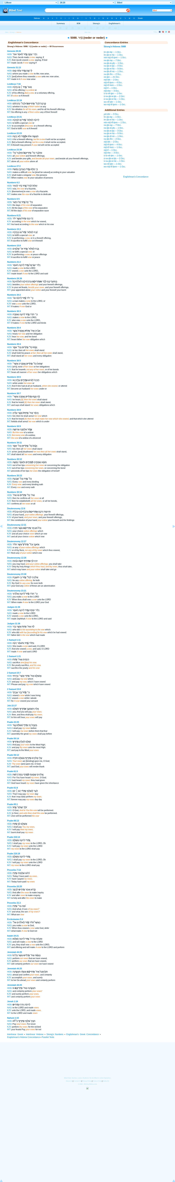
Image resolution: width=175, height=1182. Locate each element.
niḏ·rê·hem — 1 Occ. (113, 85)
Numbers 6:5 (13, 199)
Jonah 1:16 (12, 1001)
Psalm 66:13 (13, 821)
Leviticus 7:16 (14, 84)
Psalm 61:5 (12, 771)
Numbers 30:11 (14, 443)
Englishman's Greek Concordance (82, 1034)
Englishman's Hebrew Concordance (23, 1037)
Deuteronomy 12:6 (16, 508)
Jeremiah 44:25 (14, 952)
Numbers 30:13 (14, 476)
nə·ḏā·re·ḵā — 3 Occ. (113, 66)
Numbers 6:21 (14, 215)
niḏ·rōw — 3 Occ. (111, 91)
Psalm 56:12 (13, 755)
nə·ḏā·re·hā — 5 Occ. (113, 69)
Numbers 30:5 (14, 361)
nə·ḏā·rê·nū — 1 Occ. (113, 71)
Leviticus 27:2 (14, 166)
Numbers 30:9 (14, 426)
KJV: (9, 60)
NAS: (9, 57)
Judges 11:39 (13, 623)
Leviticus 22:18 (14, 100)
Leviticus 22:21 (14, 117)
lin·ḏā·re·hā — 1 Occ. (113, 55)
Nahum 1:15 (13, 1018)
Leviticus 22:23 (14, 133)
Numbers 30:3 (14, 311)
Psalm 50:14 (13, 738)
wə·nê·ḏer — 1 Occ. (113, 102)
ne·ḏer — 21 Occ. (112, 77)
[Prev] (3, 532)
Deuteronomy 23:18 (16, 574)
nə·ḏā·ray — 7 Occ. (112, 60)
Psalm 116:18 (13, 854)
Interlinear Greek (15, 1034)
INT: (9, 63)
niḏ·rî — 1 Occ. (110, 88)
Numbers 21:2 (14, 262)
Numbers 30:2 (14, 295)
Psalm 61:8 (12, 788)
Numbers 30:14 (14, 492)
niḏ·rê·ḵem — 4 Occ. (113, 82)
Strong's (12, 32)
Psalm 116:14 (13, 837)
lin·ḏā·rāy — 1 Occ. (112, 52)
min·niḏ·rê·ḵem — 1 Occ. (115, 57)
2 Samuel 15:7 (14, 673)
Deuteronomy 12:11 (16, 525)
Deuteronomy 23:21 (16, 591)
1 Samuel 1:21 (14, 656)
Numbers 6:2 (13, 183)
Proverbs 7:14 (14, 870)
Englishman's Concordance (135, 177)
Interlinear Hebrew (34, 1034)
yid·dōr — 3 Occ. (111, 114)
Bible (6, 32)
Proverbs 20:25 (14, 886)
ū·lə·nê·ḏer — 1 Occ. (113, 93)
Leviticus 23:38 (14, 150)
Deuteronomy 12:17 (16, 541)
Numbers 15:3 (14, 229)
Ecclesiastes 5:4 (15, 919)
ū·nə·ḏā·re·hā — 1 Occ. (114, 99)
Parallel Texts (48, 1037)
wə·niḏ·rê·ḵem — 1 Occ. (115, 104)
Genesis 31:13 (14, 67)
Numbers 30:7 (14, 393)
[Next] (172, 532)
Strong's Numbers (55, 1034)
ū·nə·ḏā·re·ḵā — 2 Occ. (114, 96)
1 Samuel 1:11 (14, 640)
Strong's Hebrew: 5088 (115, 46)
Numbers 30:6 (14, 377)
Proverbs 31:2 (14, 903)
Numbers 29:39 (14, 278)
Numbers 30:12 (14, 459)
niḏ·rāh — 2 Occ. (111, 80)
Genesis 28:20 (14, 51)
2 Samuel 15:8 (14, 689)
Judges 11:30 (13, 607)
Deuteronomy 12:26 (16, 558)
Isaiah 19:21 (13, 936)
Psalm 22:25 (13, 722)
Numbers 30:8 (14, 410)
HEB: (9, 54)
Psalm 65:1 (12, 804)
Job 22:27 (12, 706)
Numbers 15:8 (14, 245)
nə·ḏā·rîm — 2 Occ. (112, 74)
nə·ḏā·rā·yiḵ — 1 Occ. (113, 63)
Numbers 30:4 (14, 328)
